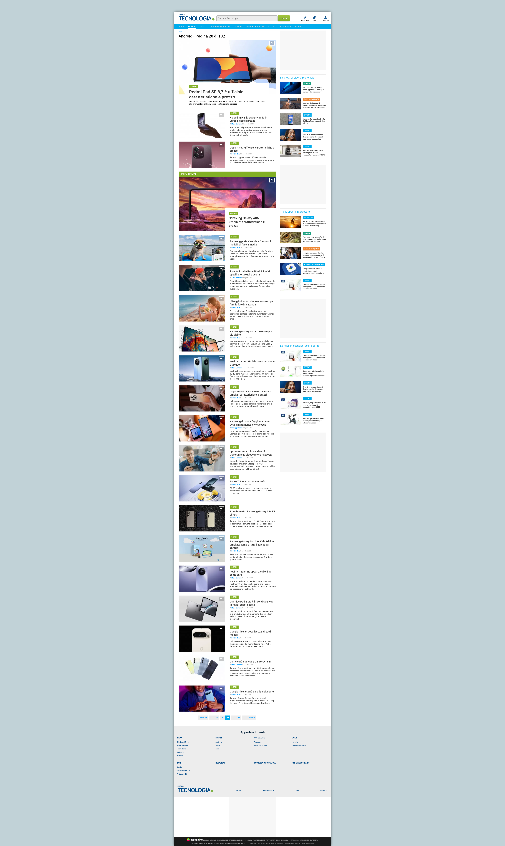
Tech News (181, 749)
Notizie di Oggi (183, 742)
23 (244, 718)
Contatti (323, 790)
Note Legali (203, 843)
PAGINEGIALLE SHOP (236, 840)
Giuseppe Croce (237, 428)
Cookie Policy (219, 843)
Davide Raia (235, 154)
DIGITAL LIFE (259, 738)
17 (211, 718)
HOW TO (238, 26)
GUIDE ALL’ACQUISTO (311, 99)
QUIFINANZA (294, 840)
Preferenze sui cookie (232, 843)
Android (219, 742)
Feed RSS (238, 790)
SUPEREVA (314, 840)
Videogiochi (182, 774)
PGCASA (249, 840)
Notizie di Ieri (182, 745)
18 (217, 718)
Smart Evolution (260, 745)
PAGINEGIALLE (222, 840)
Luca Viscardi (236, 278)
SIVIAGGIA (284, 840)
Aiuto (243, 843)
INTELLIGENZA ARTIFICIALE (314, 265)
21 (233, 718)
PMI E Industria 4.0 (300, 763)
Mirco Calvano (236, 124)
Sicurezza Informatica (265, 763)
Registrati (305, 21)
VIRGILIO (213, 840)
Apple (218, 745)
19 (222, 718)
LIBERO (206, 840)
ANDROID (192, 26)
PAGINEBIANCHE (259, 840)
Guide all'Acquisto (299, 745)
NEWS (181, 26)
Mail (314, 21)
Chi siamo (194, 843)
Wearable (257, 742)
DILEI (278, 840)
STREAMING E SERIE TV (220, 26)
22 (239, 718)
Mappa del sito (268, 790)
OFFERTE (272, 26)
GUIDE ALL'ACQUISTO (255, 26)
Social (179, 767)
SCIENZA (307, 83)
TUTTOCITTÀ (270, 840)
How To (295, 742)
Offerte (180, 756)
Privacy (210, 843)
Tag (297, 790)
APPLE (203, 26)
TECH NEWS (308, 217)
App (217, 749)
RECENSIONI (285, 26)
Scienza (180, 752)
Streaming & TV (183, 770)
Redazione (220, 763)
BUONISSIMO (304, 840)
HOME (180, 31)
